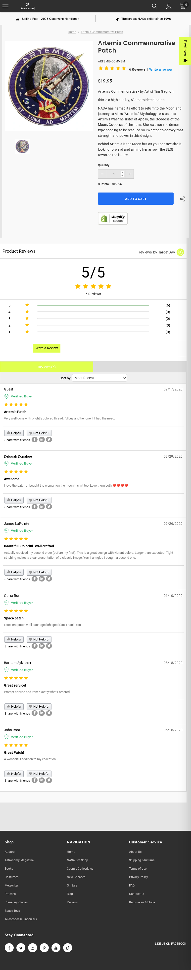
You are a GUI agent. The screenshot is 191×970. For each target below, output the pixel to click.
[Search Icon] (154, 6)
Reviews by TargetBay (156, 252)
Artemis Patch (15, 412)
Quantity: (104, 165)
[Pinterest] (44, 947)
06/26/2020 (173, 524)
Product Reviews (19, 251)
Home (72, 32)
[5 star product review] (16, 405)
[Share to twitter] (49, 439)
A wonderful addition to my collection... (31, 759)
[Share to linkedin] (42, 439)
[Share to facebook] (35, 439)
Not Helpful (41, 433)
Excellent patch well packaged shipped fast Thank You (42, 625)
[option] (48, 18)
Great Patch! (14, 752)
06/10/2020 (173, 596)
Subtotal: (104, 184)
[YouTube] (55, 947)
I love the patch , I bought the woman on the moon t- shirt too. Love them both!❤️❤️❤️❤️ (66, 485)
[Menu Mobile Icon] (5, 6)
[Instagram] (32, 947)
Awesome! (12, 479)
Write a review (160, 69)
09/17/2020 (173, 389)
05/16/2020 (173, 730)
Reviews (185, 48)
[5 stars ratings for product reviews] (93, 286)
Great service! (15, 685)
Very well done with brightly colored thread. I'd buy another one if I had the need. (59, 418)
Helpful (15, 433)
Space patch (14, 618)
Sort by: (65, 378)
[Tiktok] (67, 947)
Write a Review (47, 348)
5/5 (93, 272)
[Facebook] (9, 947)
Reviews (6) (47, 367)
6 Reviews (137, 69)
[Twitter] (20, 947)
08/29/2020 (173, 456)
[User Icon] (169, 6)
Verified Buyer (22, 396)
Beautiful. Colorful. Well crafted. (29, 546)
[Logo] (27, 6)
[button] (113, 69)
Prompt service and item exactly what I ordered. (37, 692)
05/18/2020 (173, 663)
